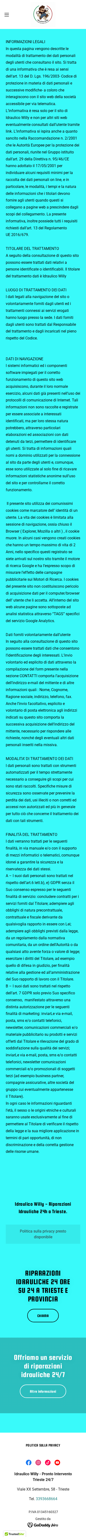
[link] (42, 14)
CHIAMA (43, 1316)
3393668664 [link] (46, 1499)
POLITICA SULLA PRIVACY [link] (43, 1445)
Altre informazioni (43, 1391)
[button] (8, 14)
